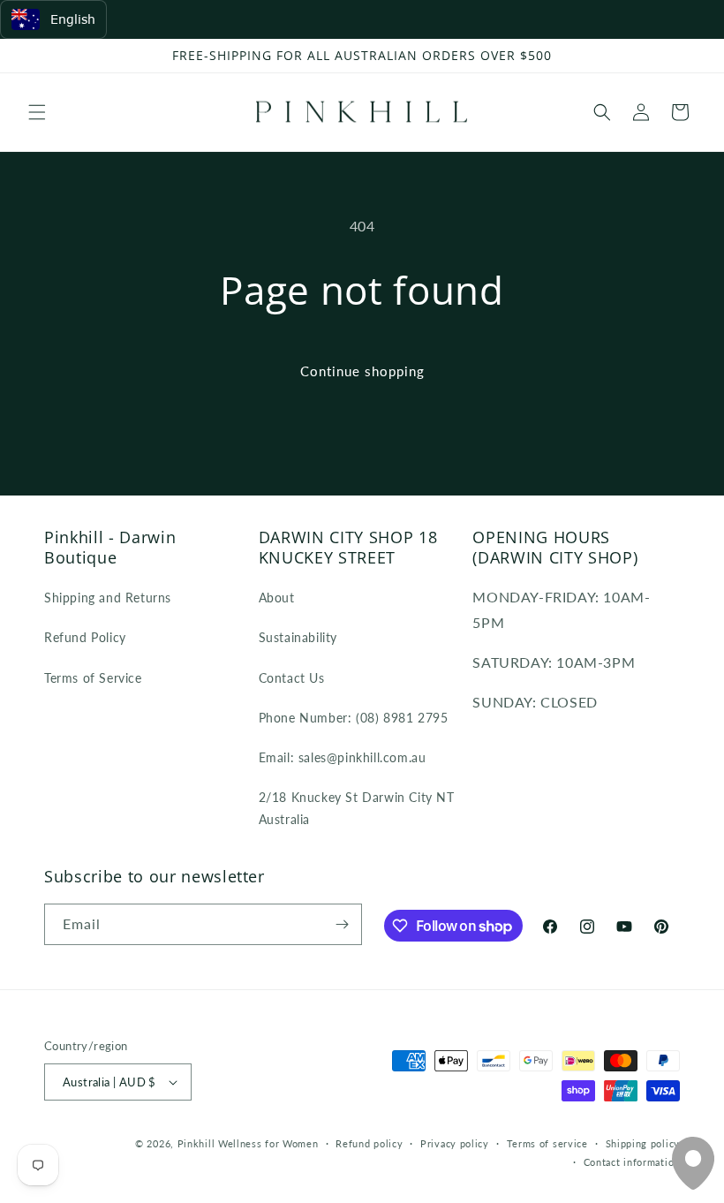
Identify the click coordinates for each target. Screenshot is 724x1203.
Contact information (632, 1162)
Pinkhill (196, 1143)
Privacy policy (454, 1143)
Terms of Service (93, 677)
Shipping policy (643, 1143)
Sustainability (298, 637)
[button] (37, 112)
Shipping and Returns (107, 597)
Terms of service (547, 1143)
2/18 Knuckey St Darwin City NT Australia (357, 808)
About (277, 597)
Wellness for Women (268, 1143)
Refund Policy (85, 637)
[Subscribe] (341, 924)
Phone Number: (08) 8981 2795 (354, 717)
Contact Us (292, 677)
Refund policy (369, 1143)
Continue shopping (362, 371)
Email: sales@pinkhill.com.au (342, 757)
